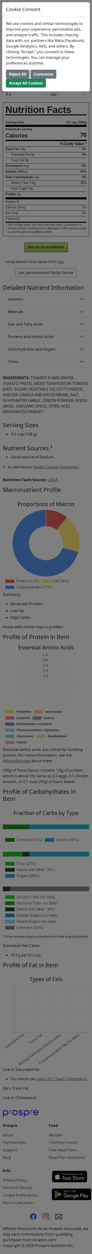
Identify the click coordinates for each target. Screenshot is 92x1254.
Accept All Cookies (26, 83)
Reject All (17, 74)
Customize (43, 74)
